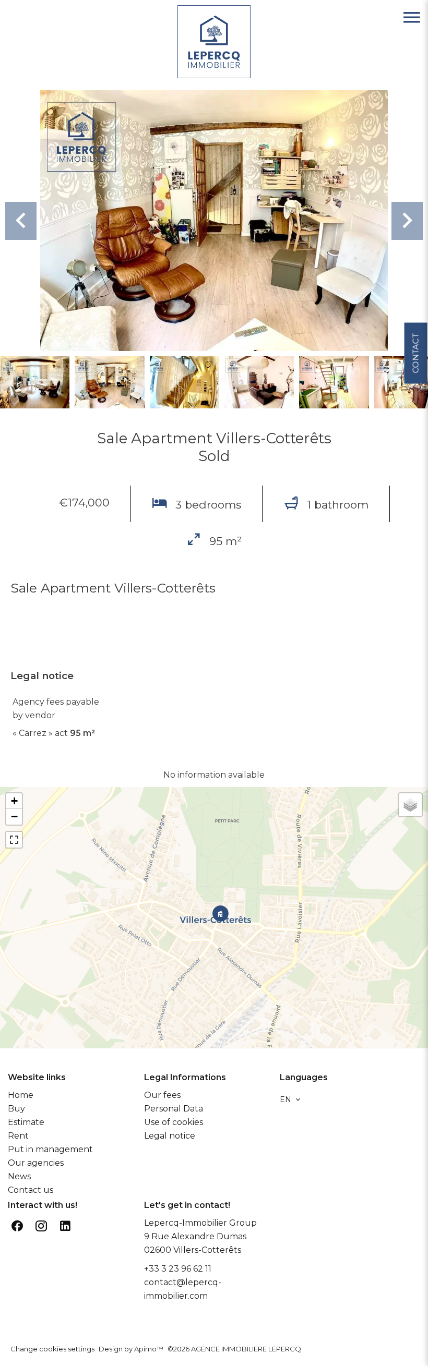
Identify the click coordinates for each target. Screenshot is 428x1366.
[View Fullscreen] (14, 840)
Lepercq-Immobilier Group (200, 1223)
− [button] (14, 816)
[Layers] (410, 804)
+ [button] (14, 800)
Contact (415, 353)
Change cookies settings (52, 1349)
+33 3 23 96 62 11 (177, 1269)
